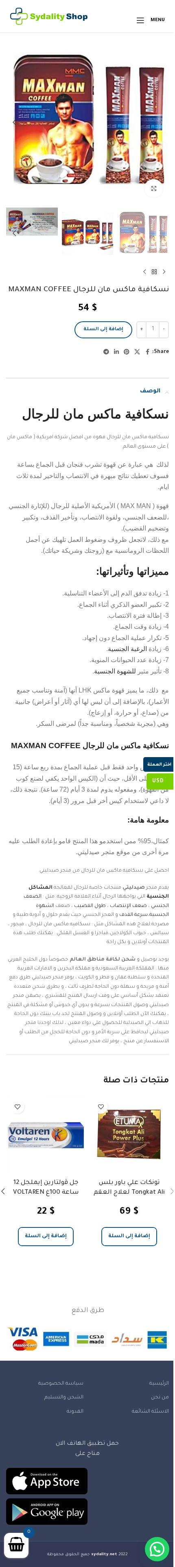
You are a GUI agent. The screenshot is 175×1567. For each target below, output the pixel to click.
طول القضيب (90, 906)
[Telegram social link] (106, 352)
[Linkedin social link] (116, 352)
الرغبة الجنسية (127, 648)
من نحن (160, 1397)
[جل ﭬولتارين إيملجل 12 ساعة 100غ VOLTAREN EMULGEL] (45, 1135)
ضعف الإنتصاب (128, 906)
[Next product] (144, 272)
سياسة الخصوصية (60, 1384)
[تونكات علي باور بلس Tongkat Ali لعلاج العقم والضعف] (129, 1135)
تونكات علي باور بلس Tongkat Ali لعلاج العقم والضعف (129, 1193)
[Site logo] (49, 21)
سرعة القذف (133, 915)
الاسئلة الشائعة (150, 1412)
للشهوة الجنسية (115, 671)
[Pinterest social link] (126, 352)
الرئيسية (159, 1384)
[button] (161, 122)
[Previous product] (164, 272)
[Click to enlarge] (153, 188)
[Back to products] (154, 272)
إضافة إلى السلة (103, 329)
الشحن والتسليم (63, 1397)
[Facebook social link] (147, 352)
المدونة (75, 1412)
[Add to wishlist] (101, 1106)
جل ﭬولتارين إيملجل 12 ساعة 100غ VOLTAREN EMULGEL (46, 1193)
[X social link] (137, 352)
